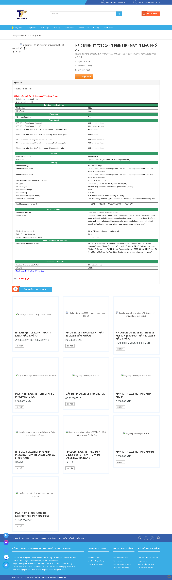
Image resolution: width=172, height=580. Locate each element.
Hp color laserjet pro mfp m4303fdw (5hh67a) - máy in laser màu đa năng (82, 454)
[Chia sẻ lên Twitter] (17, 51)
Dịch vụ (57, 28)
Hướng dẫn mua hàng (146, 564)
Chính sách (108, 28)
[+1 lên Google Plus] (20, 51)
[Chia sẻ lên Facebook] (13, 51)
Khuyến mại (69, 28)
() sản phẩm (152, 13)
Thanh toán (84, 28)
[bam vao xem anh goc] (42, 45)
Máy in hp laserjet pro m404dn (85, 393)
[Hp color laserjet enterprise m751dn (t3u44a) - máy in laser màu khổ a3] (136, 314)
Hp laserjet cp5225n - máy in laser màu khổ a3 (33, 334)
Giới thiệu (45, 28)
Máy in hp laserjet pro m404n (135, 451)
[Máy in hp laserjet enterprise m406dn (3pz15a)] (35, 375)
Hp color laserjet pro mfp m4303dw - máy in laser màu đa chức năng (35, 454)
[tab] (86, 82)
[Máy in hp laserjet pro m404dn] (86, 375)
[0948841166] (6, 535)
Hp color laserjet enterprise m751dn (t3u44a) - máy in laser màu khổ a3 (135, 335)
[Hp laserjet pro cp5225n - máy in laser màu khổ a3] (86, 314)
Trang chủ (17, 28)
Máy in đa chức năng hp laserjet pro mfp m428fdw (32, 514)
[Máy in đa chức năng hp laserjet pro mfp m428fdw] (35, 494)
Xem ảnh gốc (17, 48)
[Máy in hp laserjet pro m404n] (136, 433)
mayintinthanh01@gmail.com (116, 2)
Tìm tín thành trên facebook (148, 557)
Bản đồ (96, 28)
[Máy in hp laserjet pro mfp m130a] (136, 375)
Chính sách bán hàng (121, 568)
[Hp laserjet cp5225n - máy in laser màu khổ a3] (35, 314)
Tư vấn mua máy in (145, 568)
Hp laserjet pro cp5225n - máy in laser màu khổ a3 (84, 334)
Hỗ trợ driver (117, 561)
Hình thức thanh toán (95, 564)
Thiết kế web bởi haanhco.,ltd (54, 577)
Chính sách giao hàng (96, 561)
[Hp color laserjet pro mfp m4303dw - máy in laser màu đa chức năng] (35, 433)
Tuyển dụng (142, 561)
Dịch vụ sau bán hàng (121, 557)
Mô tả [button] (19, 82)
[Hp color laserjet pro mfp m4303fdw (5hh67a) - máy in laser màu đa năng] (86, 433)
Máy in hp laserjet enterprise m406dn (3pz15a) (34, 395)
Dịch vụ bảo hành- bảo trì (122, 564)
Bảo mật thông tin (94, 557)
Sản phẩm (31, 28)
